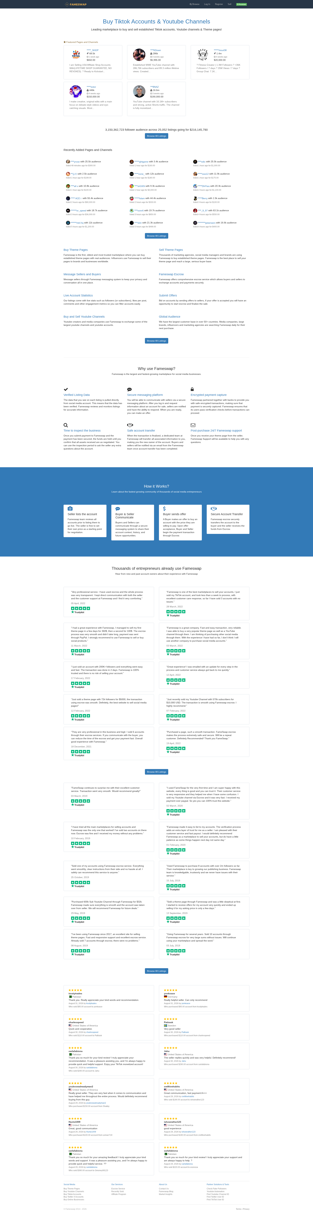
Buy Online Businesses (74, 1199)
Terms (238, 1209)
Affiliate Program (118, 1194)
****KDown (155, 50)
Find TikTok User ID (215, 1199)
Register (219, 4)
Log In (207, 4)
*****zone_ (139, 174)
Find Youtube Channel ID (218, 1194)
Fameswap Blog (166, 1191)
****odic (201, 161)
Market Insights (165, 1194)
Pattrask (185, 1032)
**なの (73, 174)
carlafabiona (91, 1067)
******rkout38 (220, 50)
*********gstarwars (206, 222)
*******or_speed (78, 210)
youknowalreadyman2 (96, 1103)
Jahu (184, 1061)
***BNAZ (154, 87)
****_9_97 (202, 210)
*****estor (91, 87)
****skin (138, 222)
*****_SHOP (92, 50)
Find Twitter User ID (215, 1197)
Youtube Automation (215, 1191)
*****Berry (202, 198)
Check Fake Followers (216, 1189)
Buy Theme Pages (76, 249)
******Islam (139, 198)
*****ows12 (203, 174)
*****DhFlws (203, 186)
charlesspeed (92, 1032)
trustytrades (91, 1003)
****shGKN (139, 186)
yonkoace (186, 1003)
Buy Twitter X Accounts (73, 1197)
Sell (229, 4)
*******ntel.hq (76, 222)
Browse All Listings (156, 136)
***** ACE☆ (76, 198)
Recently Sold (117, 1191)
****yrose (75, 161)
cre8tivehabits (188, 1096)
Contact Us (164, 1189)
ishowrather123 (188, 1132)
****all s (74, 186)
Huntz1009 (91, 1132)
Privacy (246, 1209)
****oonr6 (139, 210)
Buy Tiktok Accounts (72, 1194)
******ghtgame (141, 161)
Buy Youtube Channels (74, 1191)
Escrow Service (118, 1189)
